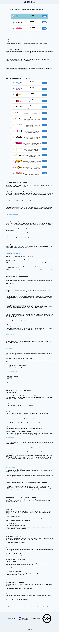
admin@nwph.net (29, 627)
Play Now (44, 16)
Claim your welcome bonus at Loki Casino (12, 214)
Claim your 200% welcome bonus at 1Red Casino (13, 253)
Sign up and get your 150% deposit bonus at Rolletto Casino (15, 273)
